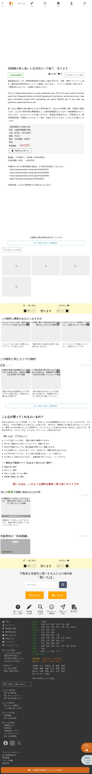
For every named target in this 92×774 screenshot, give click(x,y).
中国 (34, 640)
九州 (34, 646)
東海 (34, 635)
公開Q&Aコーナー (11, 730)
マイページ (9, 625)
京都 (48, 638)
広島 (48, 640)
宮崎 (67, 646)
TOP (7, 621)
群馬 (53, 627)
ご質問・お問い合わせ (16, 684)
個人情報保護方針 (9, 755)
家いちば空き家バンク (13, 698)
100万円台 (46, 658)
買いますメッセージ (12, 695)
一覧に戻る (31, 305)
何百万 (44, 661)
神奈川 (73, 627)
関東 (34, 627)
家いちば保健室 (8, 722)
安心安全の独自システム (14, 658)
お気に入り (9, 638)
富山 (43, 632)
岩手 (48, 624)
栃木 (48, 627)
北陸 (34, 632)
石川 (48, 632)
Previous (3, 331)
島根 (58, 640)
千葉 (63, 627)
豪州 (43, 651)
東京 (67, 627)
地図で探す (40, 654)
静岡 (43, 635)
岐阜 (53, 635)
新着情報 (36, 658)
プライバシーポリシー (11, 752)
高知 (58, 643)
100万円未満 (56, 658)
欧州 (53, 651)
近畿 (34, 638)
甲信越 (35, 629)
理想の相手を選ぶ (11, 655)
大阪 (53, 638)
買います (57, 595)
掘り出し (36, 661)
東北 (34, 624)
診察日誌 (7, 728)
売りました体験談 (11, 705)
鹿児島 (73, 646)
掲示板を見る (10, 632)
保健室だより (9, 725)
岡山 (43, 640)
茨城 (43, 627)
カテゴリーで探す (42, 674)
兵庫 (58, 638)
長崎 (53, 646)
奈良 (63, 638)
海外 (34, 651)
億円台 (58, 661)
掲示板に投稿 (10, 628)
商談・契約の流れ (11, 671)
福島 (67, 624)
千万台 (51, 661)
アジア (58, 651)
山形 (63, 624)
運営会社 (5, 763)
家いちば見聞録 (10, 736)
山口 (63, 640)
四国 (34, 643)
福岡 (43, 646)
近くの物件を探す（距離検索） (46, 243)
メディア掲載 (7, 760)
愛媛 (53, 643)
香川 (43, 643)
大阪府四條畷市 (16, 75)
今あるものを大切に (12, 661)
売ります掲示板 (10, 693)
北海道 (35, 621)
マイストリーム (11, 645)
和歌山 (68, 638)
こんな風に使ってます (13, 708)
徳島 (48, 643)
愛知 (48, 635)
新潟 (43, 629)
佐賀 (48, 646)
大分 (58, 646)
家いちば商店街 (10, 718)
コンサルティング (11, 733)
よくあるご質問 (10, 668)
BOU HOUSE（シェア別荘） (44, 678)
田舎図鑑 (7, 715)
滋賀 (43, 638)
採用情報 (5, 758)
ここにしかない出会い (13, 653)
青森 (43, 624)
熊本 (63, 646)
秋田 (53, 624)
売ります (34, 595)
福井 (53, 632)
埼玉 (58, 627)
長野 (48, 629)
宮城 (58, 624)
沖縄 (34, 648)
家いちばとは (10, 635)
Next (88, 331)
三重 (58, 635)
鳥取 (53, 640)
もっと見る (84, 365)
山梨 (53, 629)
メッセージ (9, 642)
